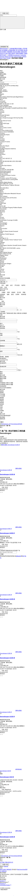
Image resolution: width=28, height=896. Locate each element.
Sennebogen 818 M (7, 777)
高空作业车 (3, 55)
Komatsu (19, 56)
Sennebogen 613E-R (7, 716)
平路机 (25, 53)
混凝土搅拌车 (12, 53)
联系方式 (10, 862)
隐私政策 (18, 556)
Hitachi (7, 56)
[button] (14, 38)
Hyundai (11, 56)
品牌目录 (4, 871)
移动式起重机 (17, 51)
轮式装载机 (5, 50)
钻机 (6, 53)
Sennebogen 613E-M (7, 474)
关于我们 (2, 862)
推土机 (25, 50)
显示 (2, 422)
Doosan (2, 56)
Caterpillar (23, 55)
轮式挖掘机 (3, 51)
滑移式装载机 (19, 53)
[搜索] (12, 22)
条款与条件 (3, 869)
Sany (1, 58)
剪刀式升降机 (19, 50)
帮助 (6, 862)
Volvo (4, 58)
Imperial (6, 866)
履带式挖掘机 (18, 48)
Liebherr (24, 56)
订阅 (2, 554)
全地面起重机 (12, 50)
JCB (15, 56)
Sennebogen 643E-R (7, 533)
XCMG (8, 58)
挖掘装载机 (10, 51)
